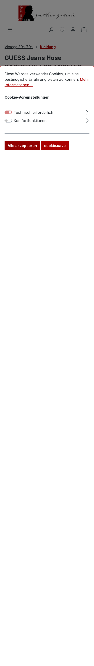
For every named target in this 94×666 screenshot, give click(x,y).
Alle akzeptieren (22, 145)
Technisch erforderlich (33, 112)
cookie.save (55, 145)
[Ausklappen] (87, 111)
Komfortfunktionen (30, 120)
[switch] (8, 120)
